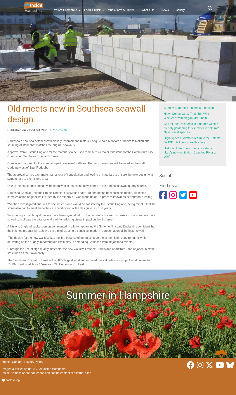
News (165, 10)
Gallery (180, 10)
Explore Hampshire (65, 10)
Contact (17, 361)
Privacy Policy (33, 361)
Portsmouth (59, 130)
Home (6, 361)
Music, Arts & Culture (121, 10)
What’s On (148, 10)
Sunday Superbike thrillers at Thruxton (189, 107)
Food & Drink (92, 10)
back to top (12, 380)
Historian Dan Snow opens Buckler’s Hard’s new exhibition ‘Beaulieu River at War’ (190, 152)
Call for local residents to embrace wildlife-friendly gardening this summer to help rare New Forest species (191, 128)
